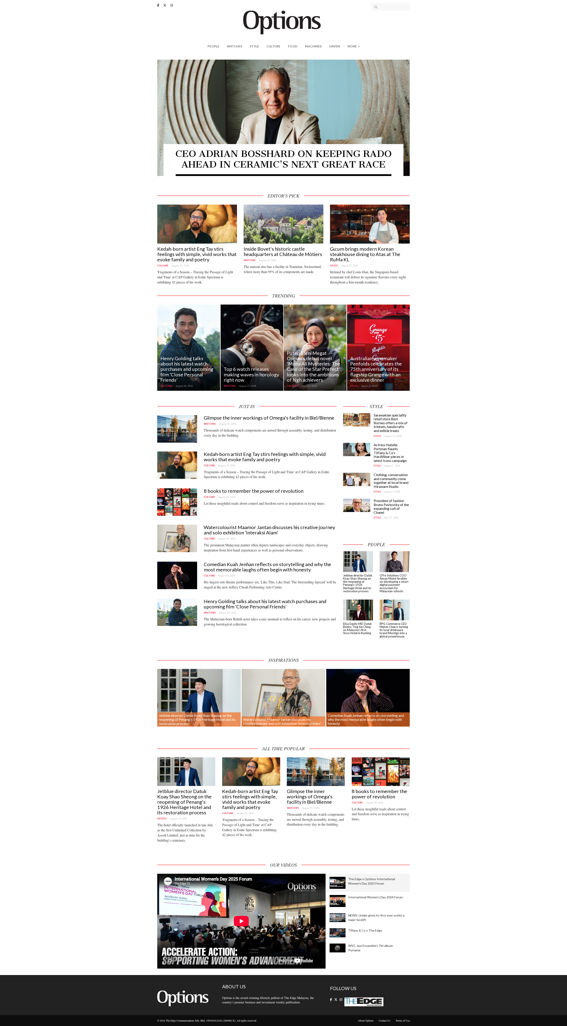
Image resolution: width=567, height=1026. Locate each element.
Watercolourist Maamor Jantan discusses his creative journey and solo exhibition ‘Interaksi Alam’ (269, 529)
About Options (366, 1020)
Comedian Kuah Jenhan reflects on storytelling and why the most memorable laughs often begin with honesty (267, 567)
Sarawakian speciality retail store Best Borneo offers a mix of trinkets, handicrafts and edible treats (391, 423)
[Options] (283, 22)
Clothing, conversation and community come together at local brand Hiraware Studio (391, 481)
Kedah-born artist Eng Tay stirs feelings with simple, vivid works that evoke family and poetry (197, 254)
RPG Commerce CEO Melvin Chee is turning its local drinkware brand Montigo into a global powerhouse (394, 630)
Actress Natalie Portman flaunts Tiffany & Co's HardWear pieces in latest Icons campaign (390, 452)
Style (254, 46)
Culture (273, 46)
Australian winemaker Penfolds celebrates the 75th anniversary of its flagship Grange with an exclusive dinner (376, 369)
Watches (234, 46)
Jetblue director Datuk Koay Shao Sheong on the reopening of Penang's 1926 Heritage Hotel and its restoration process (357, 583)
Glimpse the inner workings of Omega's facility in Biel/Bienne (269, 418)
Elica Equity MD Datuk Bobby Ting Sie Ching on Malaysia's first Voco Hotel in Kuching (357, 628)
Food (292, 46)
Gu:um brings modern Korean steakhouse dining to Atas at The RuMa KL (365, 254)
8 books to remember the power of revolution (253, 491)
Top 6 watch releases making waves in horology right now (251, 374)
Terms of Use (403, 1020)
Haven (334, 46)
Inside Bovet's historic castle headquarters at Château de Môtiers (283, 251)
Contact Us (384, 1020)
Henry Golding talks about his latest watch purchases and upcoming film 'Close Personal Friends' (186, 369)
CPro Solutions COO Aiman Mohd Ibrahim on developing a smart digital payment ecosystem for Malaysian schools (394, 583)
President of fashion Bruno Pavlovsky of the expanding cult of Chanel (391, 506)
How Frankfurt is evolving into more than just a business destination (283, 159)
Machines (313, 46)
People (213, 46)
